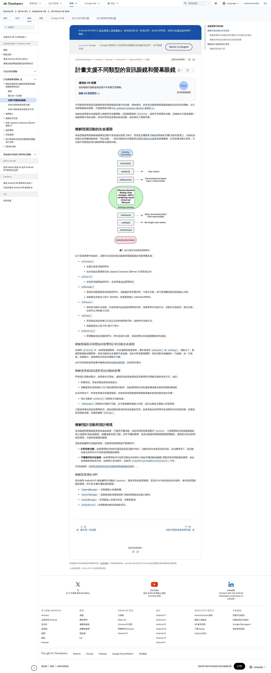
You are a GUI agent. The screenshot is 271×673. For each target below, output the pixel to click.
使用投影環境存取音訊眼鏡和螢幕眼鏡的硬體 (111, 466)
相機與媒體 (84, 629)
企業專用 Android (49, 620)
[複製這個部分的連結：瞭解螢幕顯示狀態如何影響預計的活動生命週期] (137, 344)
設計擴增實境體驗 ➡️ (106, 18)
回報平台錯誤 (239, 615)
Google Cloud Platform (122, 654)
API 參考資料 (200, 624)
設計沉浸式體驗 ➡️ (80, 18)
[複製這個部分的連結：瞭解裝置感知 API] (100, 475)
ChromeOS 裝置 (125, 624)
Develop (8, 11)
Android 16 (161, 620)
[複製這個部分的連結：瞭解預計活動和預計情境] (115, 425)
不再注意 (111, 320)
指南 (29, 18)
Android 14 (161, 629)
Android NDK (200, 633)
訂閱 (239, 666)
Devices (23, 11)
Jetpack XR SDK (60, 11)
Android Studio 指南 (203, 615)
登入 (266, 3)
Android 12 (161, 638)
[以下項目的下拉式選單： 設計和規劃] (62, 3)
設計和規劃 (54, 3)
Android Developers (83, 59)
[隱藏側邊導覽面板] (34, 668)
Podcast (45, 642)
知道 (122, 281)
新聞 (43, 633)
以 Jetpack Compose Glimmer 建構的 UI (134, 108)
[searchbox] (19, 27)
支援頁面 (179, 30)
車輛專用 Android (126, 629)
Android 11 (161, 642)
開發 (72, 3)
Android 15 (161, 624)
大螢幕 (121, 615)
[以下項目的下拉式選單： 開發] (77, 3)
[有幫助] (189, 59)
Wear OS (122, 620)
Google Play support (242, 624)
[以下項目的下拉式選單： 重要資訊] (41, 3)
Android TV (123, 633)
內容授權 (104, 563)
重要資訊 (33, 3)
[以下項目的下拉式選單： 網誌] (118, 3)
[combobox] (197, 3)
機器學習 (84, 620)
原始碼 (44, 629)
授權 (52, 666)
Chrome (89, 654)
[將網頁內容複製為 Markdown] (188, 70)
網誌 (113, 3)
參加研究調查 (239, 629)
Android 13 (161, 633)
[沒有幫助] (194, 59)
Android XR (39, 11)
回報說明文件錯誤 (241, 620)
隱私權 (83, 633)
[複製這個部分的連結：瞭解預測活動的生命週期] (115, 129)
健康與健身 (84, 624)
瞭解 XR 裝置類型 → (89, 93)
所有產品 (143, 654)
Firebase (103, 654)
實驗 (41, 18)
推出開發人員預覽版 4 (110, 30)
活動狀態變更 (118, 362)
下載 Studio (199, 629)
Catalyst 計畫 (57, 18)
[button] (18, 54)
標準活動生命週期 (147, 138)
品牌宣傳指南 (63, 666)
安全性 (44, 624)
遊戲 (82, 615)
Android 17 (161, 615)
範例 (17, 18)
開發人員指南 (200, 620)
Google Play (91, 3)
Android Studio (251, 3)
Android (45, 615)
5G (81, 638)
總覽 (5, 18)
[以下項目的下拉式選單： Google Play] (100, 3)
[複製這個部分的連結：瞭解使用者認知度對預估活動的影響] (123, 371)
